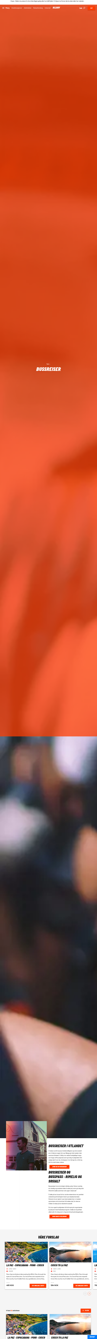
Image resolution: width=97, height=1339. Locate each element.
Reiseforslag (38, 8)
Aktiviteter (27, 8)
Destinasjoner (16, 8)
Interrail (47, 8)
